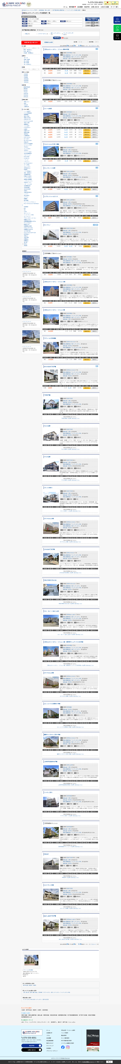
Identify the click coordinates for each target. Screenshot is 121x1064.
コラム (48, 1035)
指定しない (26, 101)
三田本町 (40, 992)
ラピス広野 (47, 426)
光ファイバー (27, 213)
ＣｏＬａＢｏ (71, 1022)
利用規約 (48, 1048)
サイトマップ (49, 1046)
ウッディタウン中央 (68, 33)
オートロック (27, 216)
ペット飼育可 (27, 111)
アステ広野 (47, 456)
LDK (22, 1022)
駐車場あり (26, 234)
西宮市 (30, 985)
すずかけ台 (72, 341)
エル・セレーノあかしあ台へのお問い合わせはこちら (70, 634)
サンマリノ (47, 225)
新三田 (70, 117)
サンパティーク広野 (49, 168)
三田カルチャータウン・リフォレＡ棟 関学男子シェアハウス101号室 (63, 642)
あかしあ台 (72, 614)
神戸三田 (65, 1022)
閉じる (109, 1061)
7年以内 (25, 92)
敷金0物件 (64, 1035)
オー (49, 1022)
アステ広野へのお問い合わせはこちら (70, 480)
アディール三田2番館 (50, 338)
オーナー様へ (115, 7)
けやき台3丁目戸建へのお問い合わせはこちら (70, 572)
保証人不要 (26, 122)
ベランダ (26, 160)
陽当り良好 (26, 116)
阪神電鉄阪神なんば (26, 1017)
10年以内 (26, 93)
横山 (27, 33)
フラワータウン (43, 33)
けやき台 (71, 552)
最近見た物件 (115, 4)
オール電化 (26, 164)
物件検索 (71, 7)
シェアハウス (32, 1022)
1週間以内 (26, 106)
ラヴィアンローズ (27, 271)
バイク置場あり (28, 171)
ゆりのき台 (72, 370)
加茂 (70, 112)
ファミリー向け (28, 151)
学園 (70, 52)
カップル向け (27, 148)
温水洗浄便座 (27, 189)
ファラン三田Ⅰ (48, 792)
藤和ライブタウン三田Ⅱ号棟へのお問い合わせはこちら (70, 754)
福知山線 (65, 58)
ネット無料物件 (65, 1038)
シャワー (26, 193)
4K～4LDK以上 (27, 64)
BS (25, 210)
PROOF (46, 854)
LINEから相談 (105, 7)
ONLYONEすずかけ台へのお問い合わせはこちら (70, 603)
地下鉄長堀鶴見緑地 (72, 1015)
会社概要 (80, 7)
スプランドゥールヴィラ (51, 196)
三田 (24, 992)
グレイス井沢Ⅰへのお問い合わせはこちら (70, 511)
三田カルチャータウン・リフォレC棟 (54, 310)
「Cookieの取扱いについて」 (88, 1062)
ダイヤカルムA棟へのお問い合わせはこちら (70, 541)
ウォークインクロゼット (30, 202)
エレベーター (27, 166)
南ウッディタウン (56, 33)
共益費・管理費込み (28, 53)
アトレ (26, 1022)
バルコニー (26, 161)
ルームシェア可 (28, 145)
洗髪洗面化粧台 (28, 192)
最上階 (25, 242)
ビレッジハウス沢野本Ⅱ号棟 (52, 703)
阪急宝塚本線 (53, 1015)
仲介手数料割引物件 (66, 1040)
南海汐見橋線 (91, 1015)
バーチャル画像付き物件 (67, 1043)
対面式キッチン (28, 182)
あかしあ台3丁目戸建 (50, 916)
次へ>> (94, 45)
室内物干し (54, 1022)
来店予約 (87, 7)
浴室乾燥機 (26, 187)
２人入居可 (26, 126)
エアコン (26, 197)
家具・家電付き (28, 173)
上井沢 (71, 171)
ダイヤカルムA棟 (49, 518)
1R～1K (26, 57)
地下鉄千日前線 (83, 1015)
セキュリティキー (42, 1022)
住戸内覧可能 (27, 231)
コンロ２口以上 (28, 177)
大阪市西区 (45, 1010)
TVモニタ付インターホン (30, 218)
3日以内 (26, 104)
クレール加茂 (48, 108)
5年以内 (25, 90)
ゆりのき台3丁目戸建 (50, 366)
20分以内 (26, 82)
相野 (34, 992)
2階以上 (26, 235)
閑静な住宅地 (27, 117)
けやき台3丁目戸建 (49, 549)
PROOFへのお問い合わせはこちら (70, 877)
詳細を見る (86, 70)
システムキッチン (28, 181)
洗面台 (25, 190)
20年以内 (26, 96)
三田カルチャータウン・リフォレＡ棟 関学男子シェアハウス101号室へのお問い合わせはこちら (70, 665)
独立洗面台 (26, 195)
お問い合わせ (95, 7)
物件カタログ (49, 1043)
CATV (25, 211)
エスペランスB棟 (49, 885)
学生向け (26, 147)
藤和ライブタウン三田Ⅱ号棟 (52, 734)
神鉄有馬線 (46, 1015)
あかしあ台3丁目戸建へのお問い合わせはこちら (70, 939)
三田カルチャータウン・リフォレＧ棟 (54, 281)
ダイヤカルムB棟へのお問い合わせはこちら (70, 696)
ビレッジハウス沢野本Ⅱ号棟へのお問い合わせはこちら (70, 727)
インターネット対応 (29, 214)
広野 (69, 58)
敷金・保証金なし (28, 49)
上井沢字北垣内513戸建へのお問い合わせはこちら (70, 784)
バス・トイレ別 (28, 184)
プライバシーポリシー (52, 1051)
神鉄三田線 (24, 1015)
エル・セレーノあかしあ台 (51, 611)
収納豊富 (26, 206)
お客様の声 (49, 1033)
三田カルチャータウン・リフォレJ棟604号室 (56, 49)
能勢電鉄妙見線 (62, 1015)
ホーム (65, 7)
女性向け (26, 150)
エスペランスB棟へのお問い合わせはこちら (70, 908)
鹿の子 (59, 1022)
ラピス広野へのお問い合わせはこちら (70, 449)
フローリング (27, 155)
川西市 (34, 985)
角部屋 (25, 245)
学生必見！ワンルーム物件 (68, 1030)
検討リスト (107, 4)
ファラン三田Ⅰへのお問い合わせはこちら (70, 815)
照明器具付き (27, 168)
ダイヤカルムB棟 (49, 672)
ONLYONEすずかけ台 (50, 580)
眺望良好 (26, 134)
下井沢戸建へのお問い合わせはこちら (70, 418)
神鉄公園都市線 (67, 55)
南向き (25, 244)
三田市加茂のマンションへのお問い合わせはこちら (70, 846)
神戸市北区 (25, 985)
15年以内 (26, 95)
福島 (70, 256)
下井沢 (71, 228)
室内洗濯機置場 (28, 153)
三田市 (67, 52)
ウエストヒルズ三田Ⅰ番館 (51, 144)
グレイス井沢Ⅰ (48, 487)
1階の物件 (26, 237)
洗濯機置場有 (27, 174)
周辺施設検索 (49, 1040)
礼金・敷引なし (27, 51)
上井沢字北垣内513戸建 (50, 761)
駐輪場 (25, 169)
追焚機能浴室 (27, 185)
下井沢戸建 (47, 395)
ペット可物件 (64, 1033)
